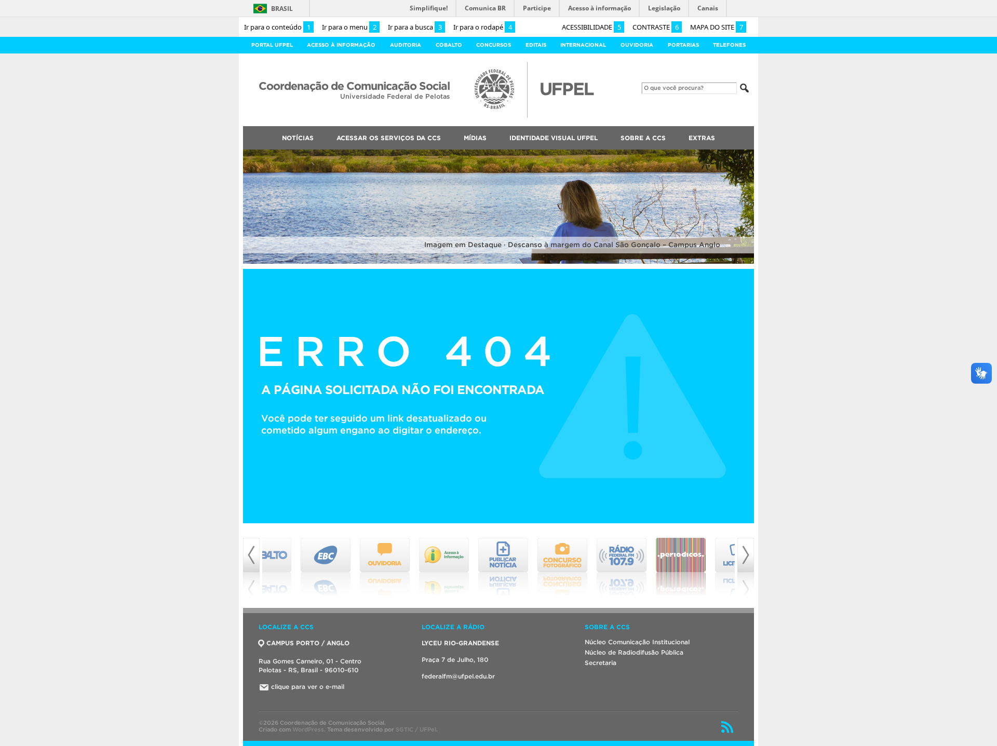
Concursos (493, 45)
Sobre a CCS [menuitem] (643, 137)
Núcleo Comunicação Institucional (637, 642)
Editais (536, 45)
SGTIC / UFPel (416, 729)
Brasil (282, 8)
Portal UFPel (272, 45)
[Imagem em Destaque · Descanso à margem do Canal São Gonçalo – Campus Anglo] (498, 262)
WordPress (308, 729)
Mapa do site (716, 27)
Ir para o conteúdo (277, 27)
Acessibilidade (591, 27)
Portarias (683, 45)
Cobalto (449, 45)
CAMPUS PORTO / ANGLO (307, 643)
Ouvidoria (637, 45)
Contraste (655, 27)
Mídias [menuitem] (475, 137)
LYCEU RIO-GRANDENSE (460, 643)
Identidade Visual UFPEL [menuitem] (553, 137)
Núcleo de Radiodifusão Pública (634, 652)
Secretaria (600, 662)
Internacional (583, 45)
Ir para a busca (415, 27)
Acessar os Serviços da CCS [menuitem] (388, 137)
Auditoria (405, 45)
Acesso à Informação (341, 45)
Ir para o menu (349, 27)
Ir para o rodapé (482, 27)
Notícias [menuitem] (298, 137)
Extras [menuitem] (702, 137)
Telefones (729, 45)
